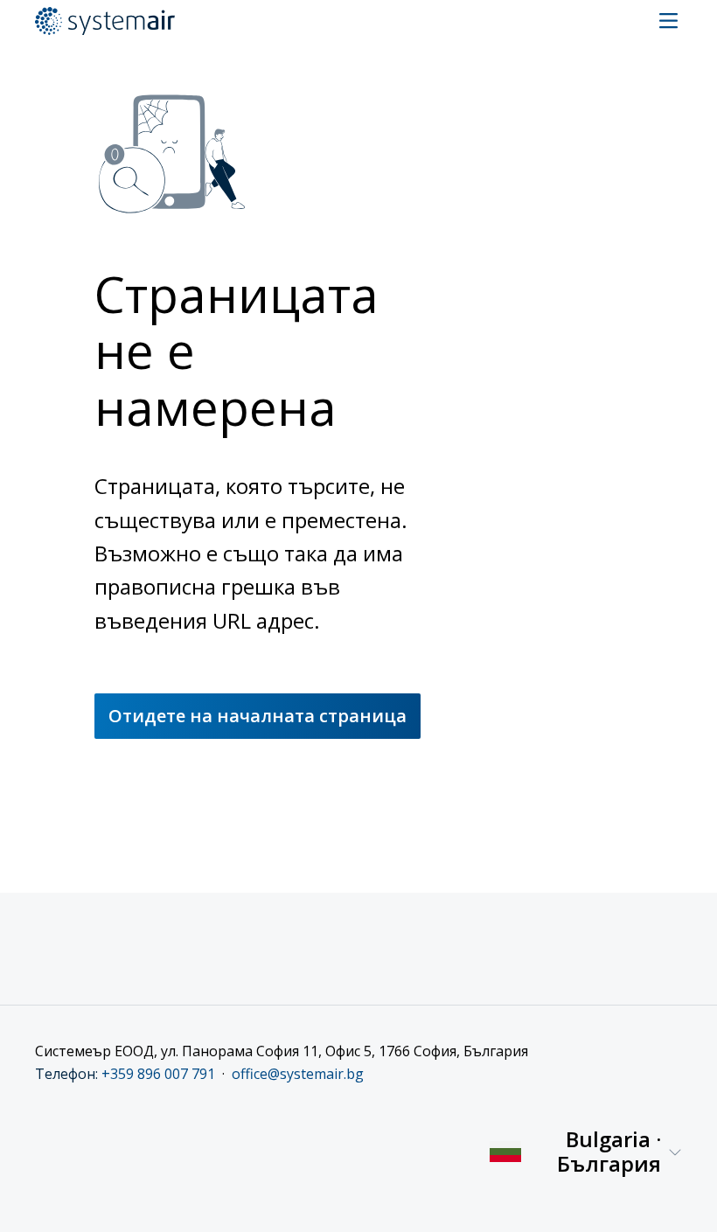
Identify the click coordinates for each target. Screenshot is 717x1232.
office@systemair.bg (298, 1073)
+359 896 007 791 (158, 1073)
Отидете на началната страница (257, 715)
